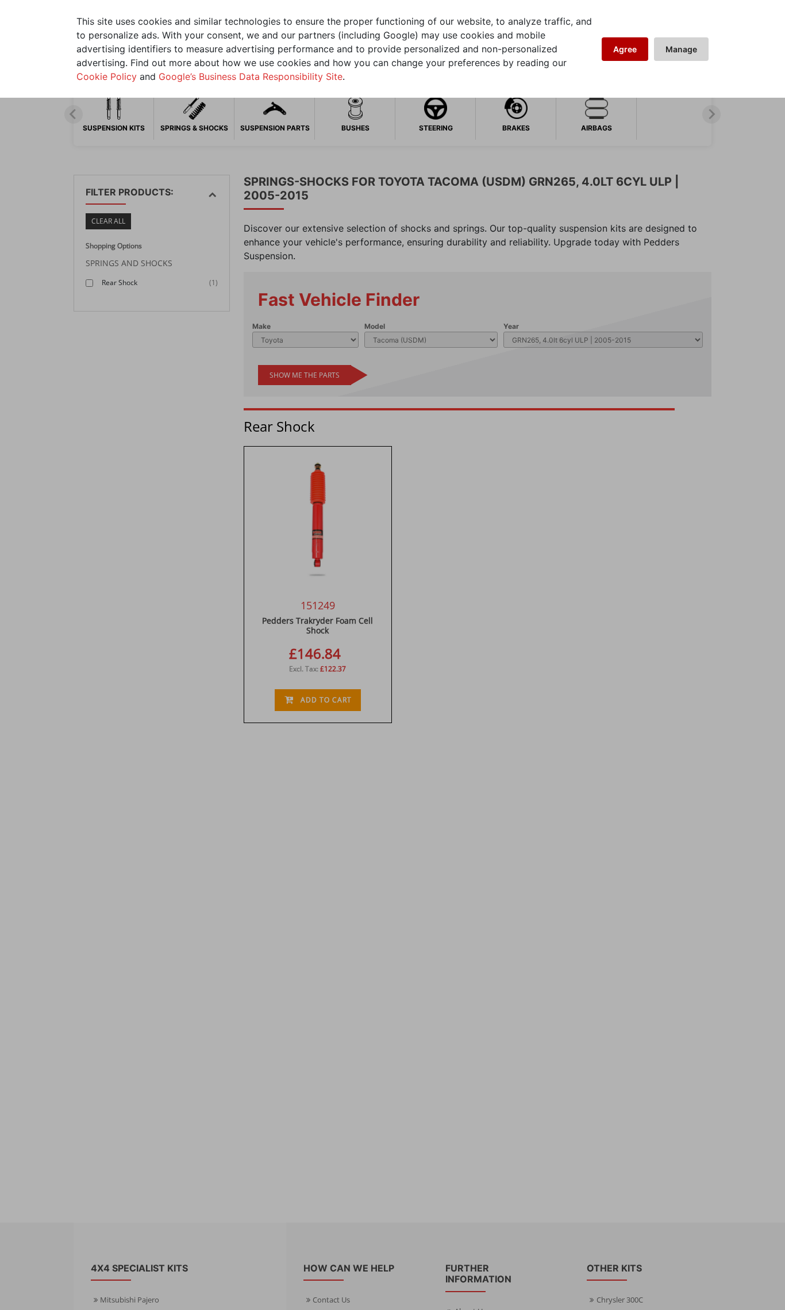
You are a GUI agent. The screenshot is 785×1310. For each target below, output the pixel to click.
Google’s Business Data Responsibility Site (251, 76)
